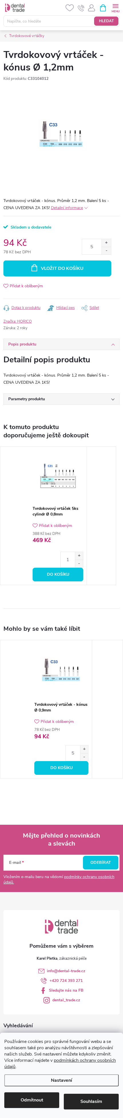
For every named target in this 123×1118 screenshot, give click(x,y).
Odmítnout (32, 1100)
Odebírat (100, 862)
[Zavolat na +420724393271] (81, 8)
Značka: (17, 321)
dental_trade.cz (66, 1000)
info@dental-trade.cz (66, 971)
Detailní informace (67, 208)
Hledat (106, 21)
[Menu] (115, 7)
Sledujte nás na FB (66, 990)
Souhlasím (91, 1101)
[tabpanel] (58, 516)
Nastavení (61, 1080)
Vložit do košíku (62, 268)
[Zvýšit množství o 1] (106, 243)
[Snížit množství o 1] (106, 250)
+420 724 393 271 (66, 980)
